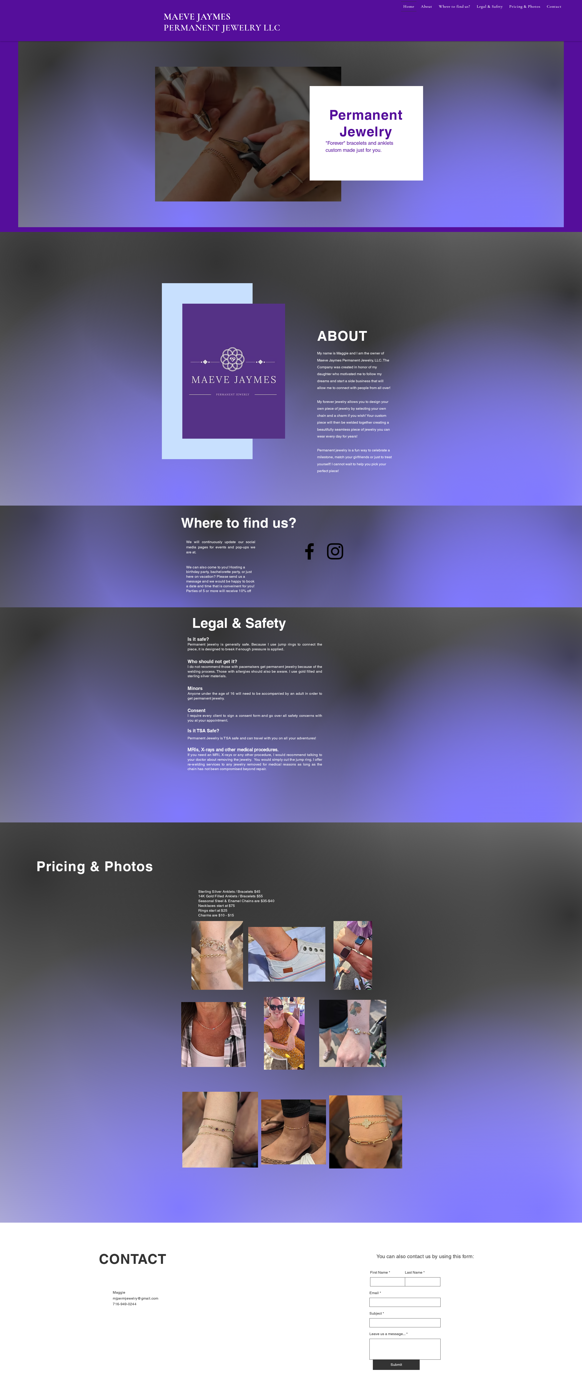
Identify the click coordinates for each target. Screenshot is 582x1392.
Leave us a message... (387, 1334)
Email (374, 1293)
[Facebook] (309, 551)
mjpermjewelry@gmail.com (135, 1298)
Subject (375, 1313)
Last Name (413, 1272)
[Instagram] (335, 551)
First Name (379, 1272)
